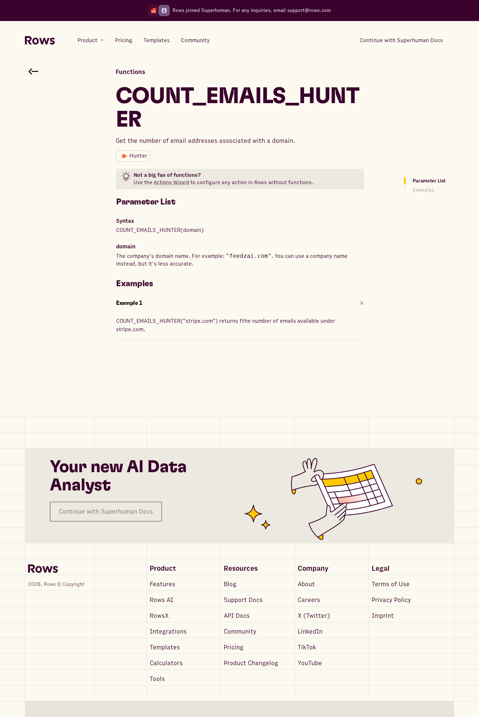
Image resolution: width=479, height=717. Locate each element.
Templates (165, 647)
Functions (130, 72)
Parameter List (429, 181)
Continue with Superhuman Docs (106, 511)
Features (162, 584)
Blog (230, 584)
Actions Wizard (171, 182)
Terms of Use (391, 584)
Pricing (233, 647)
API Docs (237, 615)
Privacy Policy (391, 600)
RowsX (159, 615)
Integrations (168, 631)
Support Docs (243, 600)
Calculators (166, 663)
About (306, 584)
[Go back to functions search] (33, 71)
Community (240, 631)
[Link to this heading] (180, 202)
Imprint (383, 615)
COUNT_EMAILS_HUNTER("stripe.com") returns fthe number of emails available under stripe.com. (225, 325)
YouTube (310, 663)
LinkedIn (310, 631)
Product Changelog (251, 663)
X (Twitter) (314, 615)
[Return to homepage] (40, 40)
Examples (423, 190)
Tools (157, 679)
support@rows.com (309, 10)
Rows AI (161, 600)
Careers (309, 600)
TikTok (307, 647)
